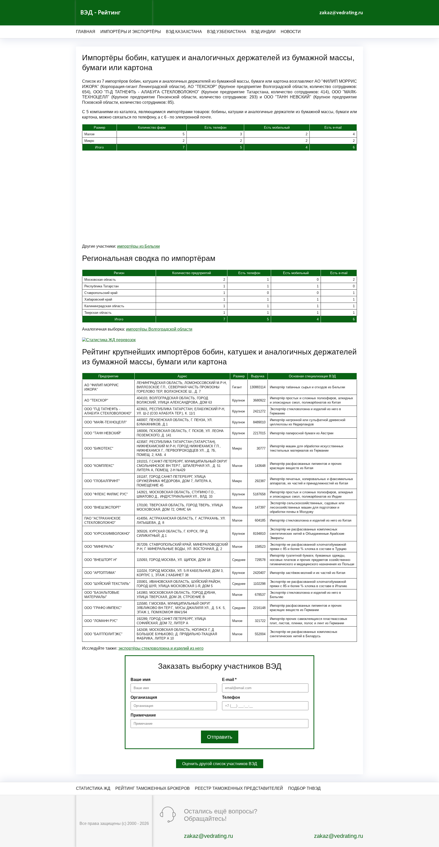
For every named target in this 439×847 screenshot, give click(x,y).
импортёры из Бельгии (138, 246)
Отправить (219, 737)
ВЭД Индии (263, 31)
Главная (85, 31)
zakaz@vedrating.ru (341, 12)
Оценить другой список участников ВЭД (219, 764)
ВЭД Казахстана (184, 31)
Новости (291, 31)
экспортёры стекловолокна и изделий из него (160, 648)
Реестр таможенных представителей (239, 788)
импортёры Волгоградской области (159, 329)
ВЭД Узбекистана (226, 31)
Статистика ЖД (93, 788)
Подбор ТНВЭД (304, 788)
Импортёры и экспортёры (130, 31)
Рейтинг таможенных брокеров (152, 788)
